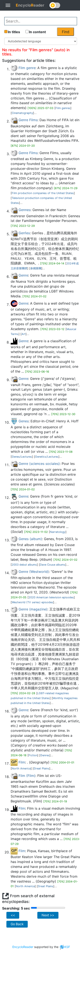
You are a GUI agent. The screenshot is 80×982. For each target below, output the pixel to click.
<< (13, 915)
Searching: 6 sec (16, 908)
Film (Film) (27, 775)
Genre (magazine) (33, 609)
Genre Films (28, 120)
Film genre (27, 68)
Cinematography (22, 113)
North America (21, 768)
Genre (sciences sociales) (39, 463)
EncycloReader (22, 947)
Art (24, 334)
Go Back (17, 924)
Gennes (25, 210)
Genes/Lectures (22, 456)
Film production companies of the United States (43, 193)
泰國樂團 (35, 268)
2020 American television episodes (51, 597)
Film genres (62, 108)
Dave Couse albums (52, 564)
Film (22, 762)
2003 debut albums (24, 564)
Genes (24, 421)
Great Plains (41, 768)
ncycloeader (30, 5)
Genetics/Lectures (46, 456)
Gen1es (24, 233)
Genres (44, 755)
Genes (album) (30, 539)
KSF (67, 947)
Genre (23, 275)
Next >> (48, 915)
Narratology (57, 532)
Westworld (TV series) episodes (32, 602)
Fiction (33, 755)
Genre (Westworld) (34, 571)
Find (65, 32)
